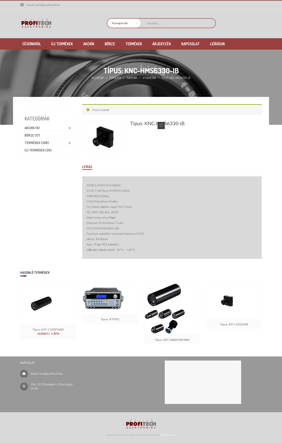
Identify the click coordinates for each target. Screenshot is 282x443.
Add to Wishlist (161, 125)
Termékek (115, 78)
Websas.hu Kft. (168, 434)
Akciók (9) (32, 128)
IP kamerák (149, 78)
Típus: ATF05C (110, 319)
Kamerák (132, 78)
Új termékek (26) (38, 150)
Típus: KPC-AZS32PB (234, 324)
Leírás (87, 167)
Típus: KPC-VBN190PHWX (172, 340)
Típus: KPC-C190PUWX (48, 329)
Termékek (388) (37, 143)
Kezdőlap (98, 78)
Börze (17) (32, 135)
